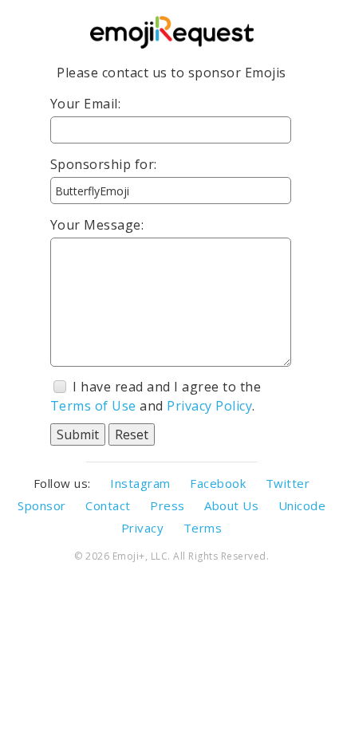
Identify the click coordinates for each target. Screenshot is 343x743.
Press (167, 505)
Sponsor (42, 505)
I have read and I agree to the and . (156, 396)
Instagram (140, 483)
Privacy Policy (209, 406)
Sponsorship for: (103, 164)
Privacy (142, 528)
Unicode (302, 505)
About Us (231, 505)
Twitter (288, 483)
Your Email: (85, 103)
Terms (203, 528)
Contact (108, 505)
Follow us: (62, 483)
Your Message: (97, 225)
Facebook (218, 483)
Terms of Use (93, 406)
